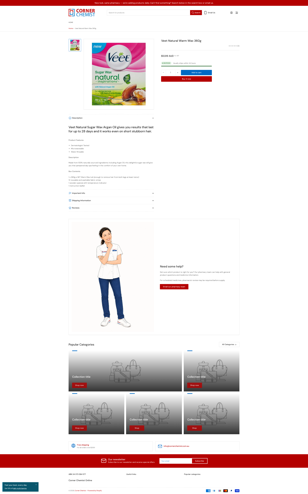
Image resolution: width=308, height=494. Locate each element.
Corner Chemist (80, 491)
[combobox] (154, 12)
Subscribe (199, 461)
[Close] (36, 484)
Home (71, 22)
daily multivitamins (20, 488)
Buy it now (186, 79)
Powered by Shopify (95, 491)
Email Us (211, 12)
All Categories (228, 344)
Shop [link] (137, 428)
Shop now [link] (79, 385)
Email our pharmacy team (174, 287)
